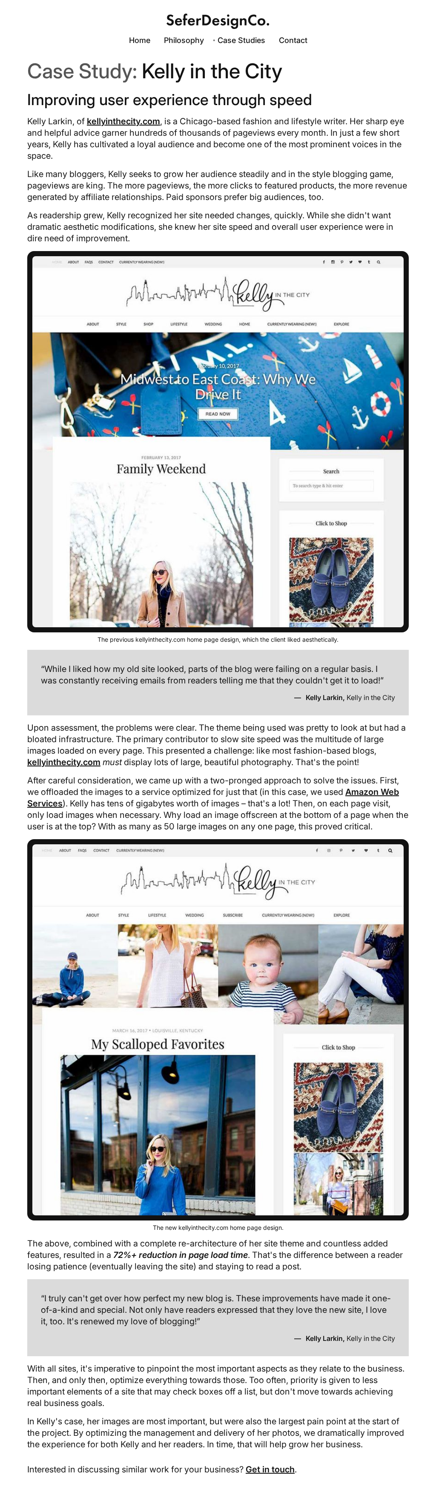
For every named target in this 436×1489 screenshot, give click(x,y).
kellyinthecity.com (123, 121)
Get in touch (270, 1469)
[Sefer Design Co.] (217, 21)
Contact (293, 40)
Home (139, 40)
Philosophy (184, 40)
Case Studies (241, 40)
